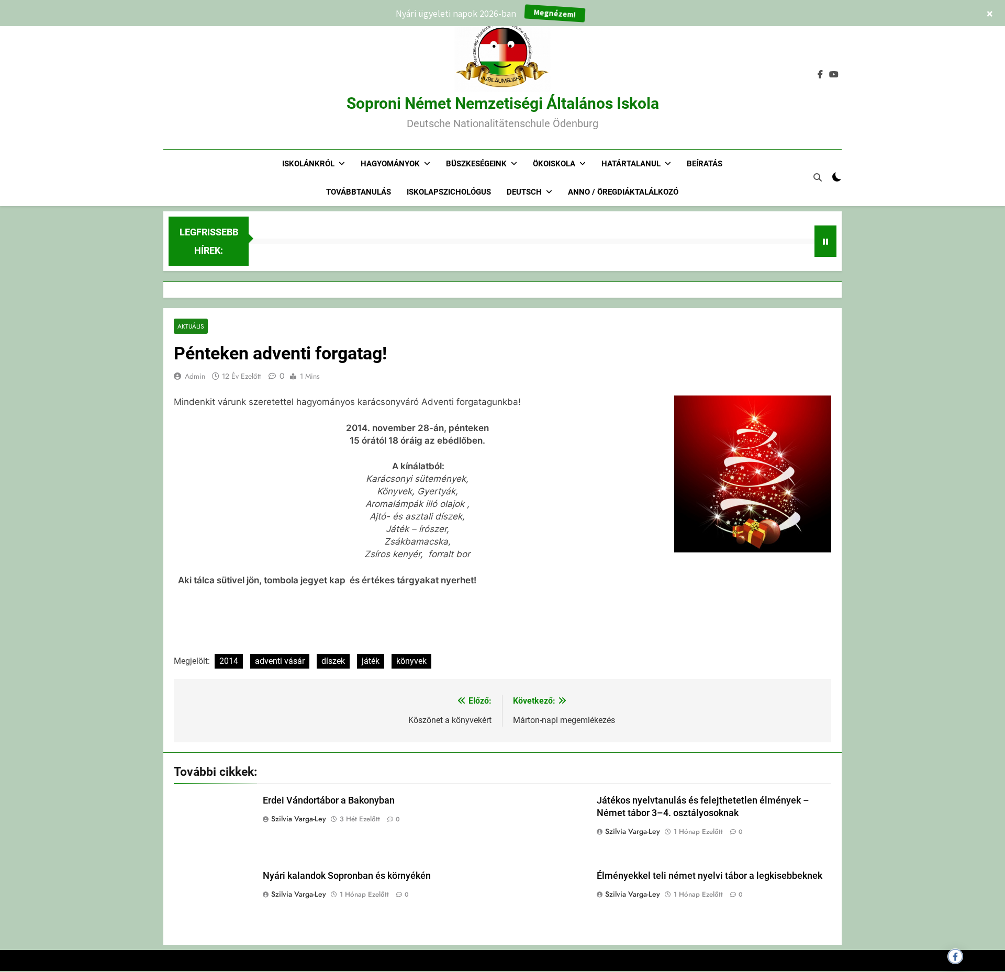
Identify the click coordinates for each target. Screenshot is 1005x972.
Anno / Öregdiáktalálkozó (623, 192)
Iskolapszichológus (449, 192)
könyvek (411, 661)
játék (370, 661)
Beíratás (704, 163)
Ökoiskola (554, 163)
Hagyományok (390, 163)
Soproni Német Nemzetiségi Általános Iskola (503, 103)
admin (195, 376)
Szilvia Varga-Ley (298, 818)
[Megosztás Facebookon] (955, 956)
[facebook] (820, 75)
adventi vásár (280, 661)
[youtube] (834, 75)
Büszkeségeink (476, 163)
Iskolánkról (308, 163)
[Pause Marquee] (825, 241)
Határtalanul (631, 163)
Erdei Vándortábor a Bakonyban (329, 800)
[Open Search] (817, 177)
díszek (333, 661)
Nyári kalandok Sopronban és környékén (347, 876)
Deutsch (524, 192)
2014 (228, 661)
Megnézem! (554, 13)
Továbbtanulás (358, 192)
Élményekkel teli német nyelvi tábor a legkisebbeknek (709, 876)
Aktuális (190, 326)
